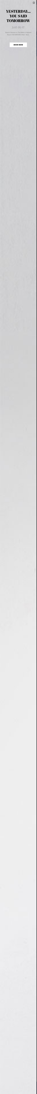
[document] (18, 547)
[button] (34, 2)
